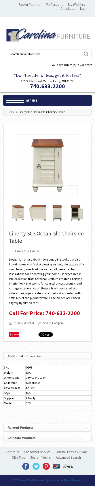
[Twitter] (36, 466)
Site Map (18, 457)
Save (16, 334)
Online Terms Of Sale (72, 452)
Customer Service (37, 452)
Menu (31, 101)
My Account (54, 4)
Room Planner (30, 4)
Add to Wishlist (24, 323)
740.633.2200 (47, 86)
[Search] (85, 53)
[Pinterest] (46, 466)
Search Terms (40, 457)
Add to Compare (53, 323)
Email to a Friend (27, 251)
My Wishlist (76, 4)
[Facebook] (25, 466)
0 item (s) (72, 65)
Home (11, 112)
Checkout (68, 8)
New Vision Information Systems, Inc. (41, 480)
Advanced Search (68, 457)
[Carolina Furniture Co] (47, 34)
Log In (84, 8)
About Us (12, 452)
